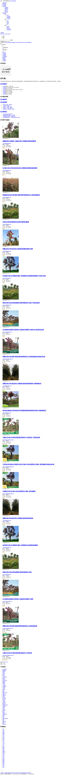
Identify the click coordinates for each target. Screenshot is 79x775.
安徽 (3, 732)
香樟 (5, 42)
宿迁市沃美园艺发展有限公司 (8, 466)
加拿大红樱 (5, 692)
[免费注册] (14, 0)
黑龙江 (4, 752)
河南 (3, 734)
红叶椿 (4, 86)
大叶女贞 (16, 42)
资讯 (8, 20)
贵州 (3, 758)
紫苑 (3, 674)
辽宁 (3, 744)
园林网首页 (5, 2)
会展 (8, 23)
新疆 (3, 760)
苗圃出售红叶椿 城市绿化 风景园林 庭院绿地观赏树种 (18, 518)
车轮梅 (4, 709)
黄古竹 (4, 679)
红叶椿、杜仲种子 (6, 105)
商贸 (1, 33)
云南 (3, 750)
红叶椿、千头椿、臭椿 (7, 106)
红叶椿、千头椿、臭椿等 (8, 107)
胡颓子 (4, 715)
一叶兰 (4, 688)
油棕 (3, 717)
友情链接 (20, 772)
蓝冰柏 (4, 710)
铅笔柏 (4, 703)
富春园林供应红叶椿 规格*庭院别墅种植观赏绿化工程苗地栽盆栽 (21, 195)
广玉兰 (7, 42)
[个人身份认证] (6, 363)
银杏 (10, 42)
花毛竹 (4, 683)
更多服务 (6, 11)
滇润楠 (4, 687)
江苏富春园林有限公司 (7, 143)
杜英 (18, 42)
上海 (3, 743)
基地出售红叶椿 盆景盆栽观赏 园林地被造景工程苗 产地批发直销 (21, 302)
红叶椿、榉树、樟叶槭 (7, 104)
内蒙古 (4, 751)
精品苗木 (4, 57)
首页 (3, 51)
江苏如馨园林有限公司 (7, 385)
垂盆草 (4, 712)
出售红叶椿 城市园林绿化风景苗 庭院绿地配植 (16, 222)
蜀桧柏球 (4, 670)
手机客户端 (9, 29)
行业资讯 (4, 60)
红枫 (20, 42)
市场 (8, 15)
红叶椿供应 (3, 99)
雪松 (29, 42)
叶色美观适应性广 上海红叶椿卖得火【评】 (11, 117)
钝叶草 (4, 681)
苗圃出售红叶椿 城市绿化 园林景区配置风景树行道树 (18, 249)
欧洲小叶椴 (5, 680)
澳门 (3, 764)
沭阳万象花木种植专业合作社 (8, 439)
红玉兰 (4, 699)
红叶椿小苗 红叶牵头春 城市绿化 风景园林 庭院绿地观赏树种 (20, 168)
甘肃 (3, 753)
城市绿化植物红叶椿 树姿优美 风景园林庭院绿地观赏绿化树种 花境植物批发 (24, 410)
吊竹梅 (4, 675)
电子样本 (8, 28)
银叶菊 (4, 671)
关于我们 (2, 772)
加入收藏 (4, 5)
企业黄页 (8, 18)
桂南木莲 (4, 721)
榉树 (30, 42)
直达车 (6, 10)
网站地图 (24, 772)
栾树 (27, 42)
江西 (3, 736)
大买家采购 (5, 56)
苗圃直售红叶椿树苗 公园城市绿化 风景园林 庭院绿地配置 (19, 141)
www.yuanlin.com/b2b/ (6, 33)
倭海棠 (4, 689)
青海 (3, 759)
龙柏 (3, 690)
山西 (3, 748)
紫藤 (3, 693)
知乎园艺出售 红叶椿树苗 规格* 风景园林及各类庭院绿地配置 (20, 545)
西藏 (3, 761)
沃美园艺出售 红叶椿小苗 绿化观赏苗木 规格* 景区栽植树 (19, 491)
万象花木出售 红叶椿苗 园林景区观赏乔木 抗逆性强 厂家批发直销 (21, 437)
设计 (8, 24)
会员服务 (6, 7)
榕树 (3, 696)
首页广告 (6, 9)
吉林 (3, 754)
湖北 (3, 739)
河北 (3, 735)
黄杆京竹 (4, 702)
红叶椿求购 (3, 102)
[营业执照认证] (4, 148)
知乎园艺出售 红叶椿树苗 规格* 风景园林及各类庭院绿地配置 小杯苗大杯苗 (24, 275)
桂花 (11, 42)
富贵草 (4, 673)
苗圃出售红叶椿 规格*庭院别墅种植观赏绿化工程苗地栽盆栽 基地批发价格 (24, 356)
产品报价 (8, 16)
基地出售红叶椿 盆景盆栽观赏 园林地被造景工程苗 (17, 572)
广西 (3, 742)
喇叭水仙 (4, 724)
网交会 (8, 27)
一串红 (4, 684)
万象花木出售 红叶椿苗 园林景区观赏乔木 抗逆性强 (17, 653)
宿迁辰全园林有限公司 (7, 305)
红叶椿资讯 (3, 111)
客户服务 (4, 6)
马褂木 (22, 42)
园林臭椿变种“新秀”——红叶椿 (9, 115)
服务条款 (9, 772)
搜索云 (30, 772)
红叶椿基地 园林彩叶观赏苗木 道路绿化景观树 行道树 (18, 599)
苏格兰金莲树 (5, 718)
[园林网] (2, 32)
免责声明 (16, 772)
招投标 (4, 58)
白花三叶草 (5, 669)
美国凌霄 (4, 694)
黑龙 (3, 716)
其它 (3, 767)
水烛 (3, 708)
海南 (3, 762)
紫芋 (3, 719)
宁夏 (3, 755)
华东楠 (4, 706)
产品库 (27, 772)
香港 (3, 763)
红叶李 (25, 42)
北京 (3, 745)
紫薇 (13, 42)
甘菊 (3, 672)
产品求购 (4, 54)
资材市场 (8, 17)
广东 (3, 741)
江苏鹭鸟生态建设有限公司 (8, 628)
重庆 (3, 749)
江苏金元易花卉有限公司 (7, 332)
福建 (3, 733)
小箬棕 (4, 701)
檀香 (3, 691)
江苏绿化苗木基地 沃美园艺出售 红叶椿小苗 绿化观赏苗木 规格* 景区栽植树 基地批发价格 (28, 464)
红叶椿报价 (3, 84)
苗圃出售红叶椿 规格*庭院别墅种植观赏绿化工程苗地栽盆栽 (20, 626)
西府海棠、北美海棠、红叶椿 (8, 109)
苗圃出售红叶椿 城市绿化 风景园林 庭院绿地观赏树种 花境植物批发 (22, 383)
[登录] (11, 0)
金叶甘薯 (4, 698)
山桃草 (4, 700)
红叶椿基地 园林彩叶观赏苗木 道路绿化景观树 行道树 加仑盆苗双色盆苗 (23, 329)
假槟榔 (4, 682)
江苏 (3, 730)
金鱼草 (4, 678)
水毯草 (4, 707)
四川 (3, 740)
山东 (3, 731)
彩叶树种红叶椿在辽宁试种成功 (9, 116)
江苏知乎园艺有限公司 (7, 278)
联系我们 (6, 8)
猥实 (3, 711)
